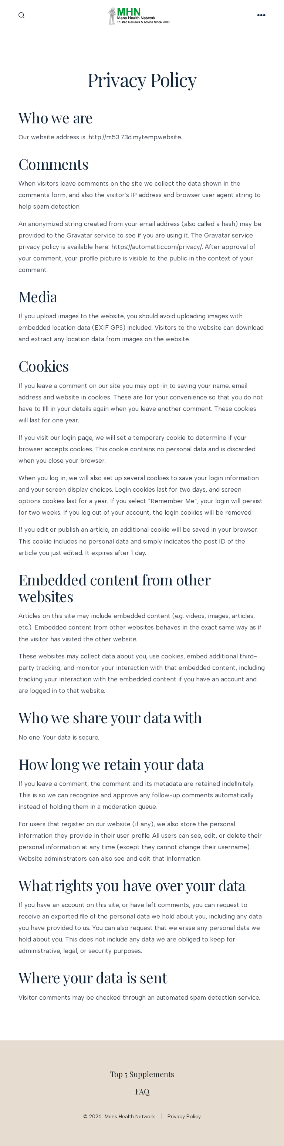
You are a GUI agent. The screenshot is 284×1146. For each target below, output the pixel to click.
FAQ (142, 1091)
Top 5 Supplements (142, 1074)
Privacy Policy (184, 1116)
